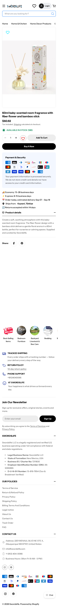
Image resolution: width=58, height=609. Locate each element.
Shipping (17, 124)
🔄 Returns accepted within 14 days (18, 207)
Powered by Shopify (29, 604)
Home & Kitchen (19, 23)
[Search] (52, 14)
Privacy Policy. (8, 429)
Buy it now (29, 146)
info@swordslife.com (15, 549)
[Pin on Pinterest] (22, 243)
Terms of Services (38, 426)
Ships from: (19, 203)
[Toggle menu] (3, 6)
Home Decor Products (40, 23)
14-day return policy (17, 369)
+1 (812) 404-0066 (14, 553)
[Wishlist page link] (34, 6)
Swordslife (14, 604)
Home (5, 23)
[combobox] (29, 14)
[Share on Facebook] (14, 243)
